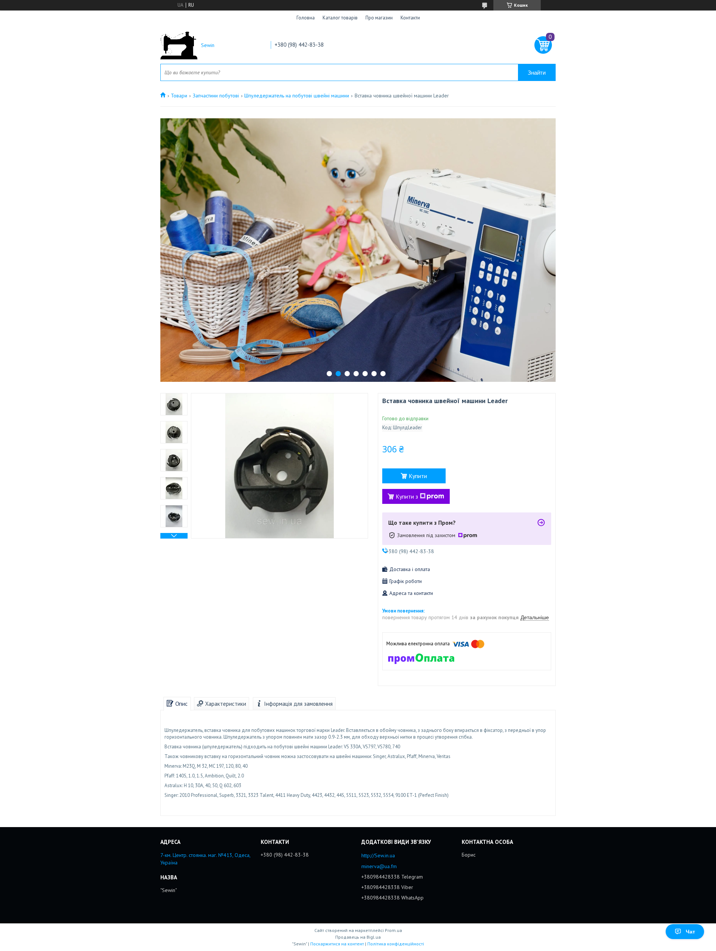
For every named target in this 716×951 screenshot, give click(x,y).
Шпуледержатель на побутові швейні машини (296, 95)
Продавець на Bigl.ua (358, 937)
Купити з (407, 496)
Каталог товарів (340, 18)
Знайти (537, 72)
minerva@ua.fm (379, 866)
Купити (418, 476)
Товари (179, 95)
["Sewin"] (179, 45)
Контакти (410, 18)
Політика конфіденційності (395, 944)
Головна (305, 18)
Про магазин (379, 18)
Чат (690, 932)
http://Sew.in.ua (378, 855)
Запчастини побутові (216, 95)
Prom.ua (393, 930)
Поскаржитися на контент (337, 944)
